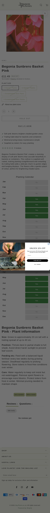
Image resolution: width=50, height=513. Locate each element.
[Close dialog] (48, 244)
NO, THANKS (37, 264)
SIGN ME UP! (37, 260)
